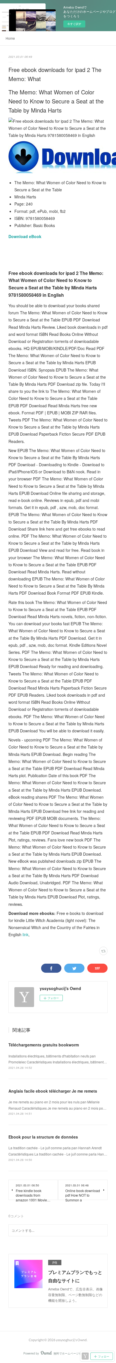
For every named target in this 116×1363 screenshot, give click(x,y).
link (25, 934)
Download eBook (24, 236)
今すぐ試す (74, 24)
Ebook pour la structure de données (43, 1137)
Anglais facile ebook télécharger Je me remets (52, 1091)
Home (10, 38)
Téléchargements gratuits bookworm (43, 1045)
